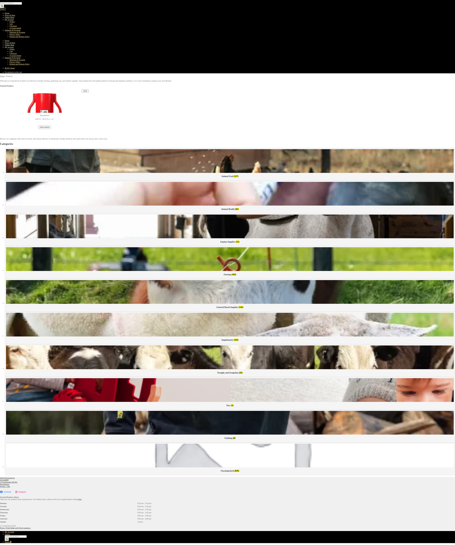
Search (7, 534)
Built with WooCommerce (21, 528)
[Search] (2, 6)
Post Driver (44, 115)
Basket (8, 542)
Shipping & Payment (12, 30)
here (80, 499)
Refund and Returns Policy (19, 37)
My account (9, 20)
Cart (11, 24)
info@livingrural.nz (7, 478)
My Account (9, 532)
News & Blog (10, 15)
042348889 (4, 480)
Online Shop (9, 17)
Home (7, 13)
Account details (15, 28)
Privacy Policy (14, 35)
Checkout (13, 26)
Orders (12, 22)
